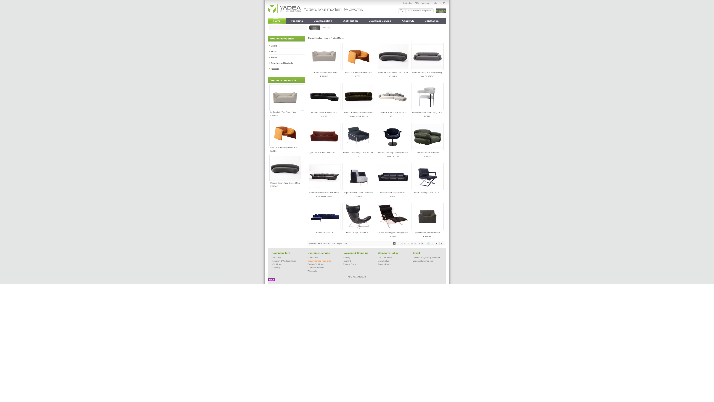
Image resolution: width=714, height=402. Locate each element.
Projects (275, 69)
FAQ (417, 3)
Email (416, 252)
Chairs (274, 46)
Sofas (273, 51)
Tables (274, 57)
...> (431, 243)
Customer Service (319, 252)
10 (427, 243)
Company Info (281, 252)
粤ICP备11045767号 (357, 277)
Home (325, 38)
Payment (347, 261)
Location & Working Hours (284, 261)
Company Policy (388, 252)
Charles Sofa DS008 (324, 233)
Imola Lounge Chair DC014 (358, 233)
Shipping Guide (349, 264)
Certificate (277, 264)
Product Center (337, 38)
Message (426, 3)
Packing (346, 257)
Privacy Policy (384, 264)
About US (276, 257)
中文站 (442, 3)
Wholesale (312, 271)
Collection (407, 3)
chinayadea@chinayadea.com (426, 257)
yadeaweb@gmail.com (423, 261)
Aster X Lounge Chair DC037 (427, 193)
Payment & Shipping (356, 252)
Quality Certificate (316, 264)
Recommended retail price (319, 261)
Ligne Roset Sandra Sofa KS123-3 (323, 152)
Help (435, 3)
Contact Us (313, 257)
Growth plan (383, 261)
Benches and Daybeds (282, 63)
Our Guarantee (385, 257)
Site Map (276, 268)
